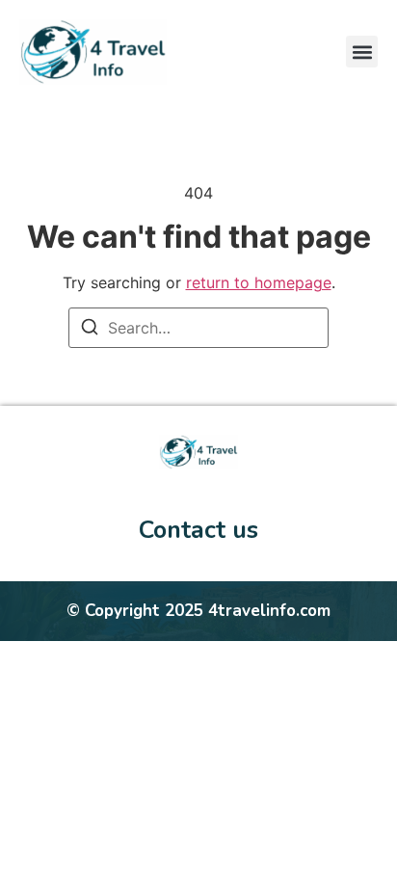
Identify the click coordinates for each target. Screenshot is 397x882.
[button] (362, 51)
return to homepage (258, 282)
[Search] (90, 329)
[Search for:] (198, 327)
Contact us (198, 530)
